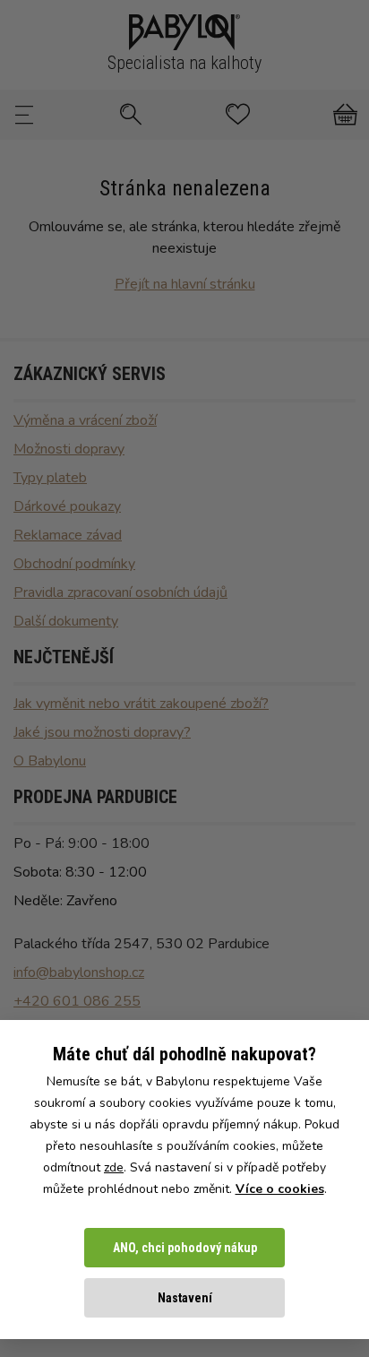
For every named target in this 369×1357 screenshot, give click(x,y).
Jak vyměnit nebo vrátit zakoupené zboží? (141, 703)
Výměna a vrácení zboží (85, 420)
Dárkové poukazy (67, 506)
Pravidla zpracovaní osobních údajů (120, 592)
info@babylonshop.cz (78, 972)
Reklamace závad (67, 535)
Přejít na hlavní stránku (185, 284)
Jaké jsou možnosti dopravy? (102, 732)
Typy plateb (50, 478)
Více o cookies (280, 1188)
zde (114, 1167)
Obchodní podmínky (74, 564)
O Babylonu (49, 761)
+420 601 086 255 (77, 1001)
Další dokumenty (65, 621)
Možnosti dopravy (68, 449)
